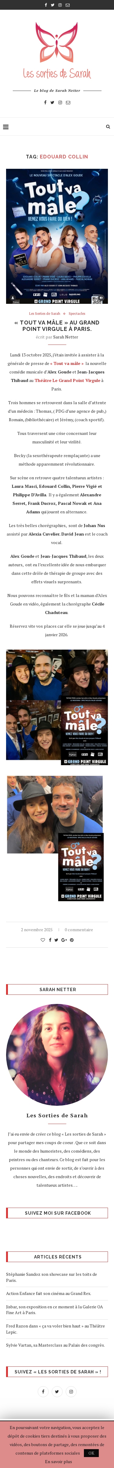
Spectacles (77, 314)
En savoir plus (58, 1461)
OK (91, 1453)
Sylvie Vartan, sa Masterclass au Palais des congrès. (55, 1345)
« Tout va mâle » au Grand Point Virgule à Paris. (57, 325)
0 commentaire (79, 929)
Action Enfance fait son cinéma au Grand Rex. (49, 1293)
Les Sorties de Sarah (44, 314)
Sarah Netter (65, 337)
